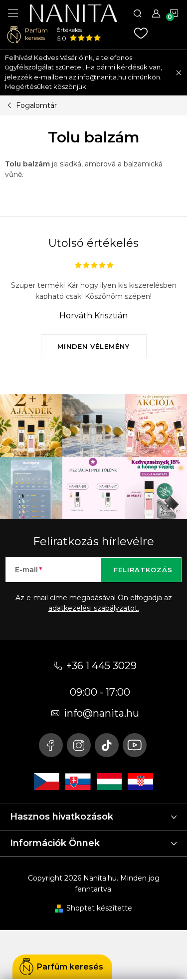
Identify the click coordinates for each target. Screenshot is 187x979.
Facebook (51, 745)
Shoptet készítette (99, 908)
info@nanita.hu (101, 713)
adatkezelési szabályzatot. (93, 608)
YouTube (135, 745)
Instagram (79, 745)
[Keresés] (138, 13)
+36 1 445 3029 (101, 666)
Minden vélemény (93, 346)
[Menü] (13, 13)
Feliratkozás (143, 570)
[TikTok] (107, 745)
